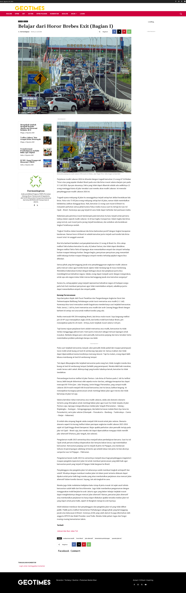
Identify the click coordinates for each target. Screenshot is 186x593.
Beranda (59, 580)
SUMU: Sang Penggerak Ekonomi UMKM (30, 161)
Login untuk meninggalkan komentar (32, 566)
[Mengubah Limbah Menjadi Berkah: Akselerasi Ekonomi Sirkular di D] (47, 128)
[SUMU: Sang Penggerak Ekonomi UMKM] (47, 163)
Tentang (67, 580)
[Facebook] (176, 1)
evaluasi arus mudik (68, 538)
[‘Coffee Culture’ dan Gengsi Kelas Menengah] (47, 140)
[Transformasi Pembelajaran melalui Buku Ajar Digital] (47, 152)
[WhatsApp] (129, 31)
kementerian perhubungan (102, 538)
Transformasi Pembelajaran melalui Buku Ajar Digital (29, 151)
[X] (182, 1)
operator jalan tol (116, 538)
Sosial (26, 21)
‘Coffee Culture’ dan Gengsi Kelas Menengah (30, 139)
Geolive (75, 580)
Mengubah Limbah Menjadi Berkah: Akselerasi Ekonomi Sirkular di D (28, 127)
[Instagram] (179, 1)
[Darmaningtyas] (35, 181)
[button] (180, 13)
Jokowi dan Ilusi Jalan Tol (67, 531)
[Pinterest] (124, 31)
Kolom (20, 21)
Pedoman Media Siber (88, 580)
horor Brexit (79, 538)
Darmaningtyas (24, 32)
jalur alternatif (89, 538)
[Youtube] (185, 1)
